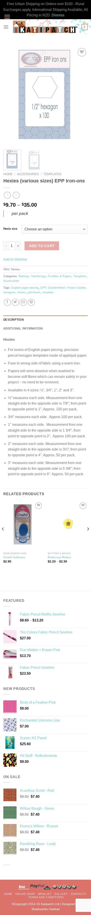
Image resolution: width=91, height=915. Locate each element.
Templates (52, 174)
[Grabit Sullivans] (23, 525)
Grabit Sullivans (14, 557)
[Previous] (11, 96)
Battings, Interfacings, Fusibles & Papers (45, 276)
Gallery (61, 894)
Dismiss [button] (58, 15)
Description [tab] (13, 319)
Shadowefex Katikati (45, 909)
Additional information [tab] (23, 328)
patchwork (34, 292)
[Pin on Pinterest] (31, 302)
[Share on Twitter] (15, 302)
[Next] (80, 96)
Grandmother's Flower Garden (67, 287)
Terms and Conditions (46, 897)
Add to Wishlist (15, 259)
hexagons (9, 292)
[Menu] (6, 26)
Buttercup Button (59, 557)
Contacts (78, 894)
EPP (43, 287)
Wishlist (44, 894)
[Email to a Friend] (23, 302)
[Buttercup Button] (68, 525)
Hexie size (10, 228)
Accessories (28, 174)
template (47, 292)
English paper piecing (25, 287)
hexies (21, 292)
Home (8, 174)
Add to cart (42, 246)
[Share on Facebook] (7, 302)
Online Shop (25, 894)
